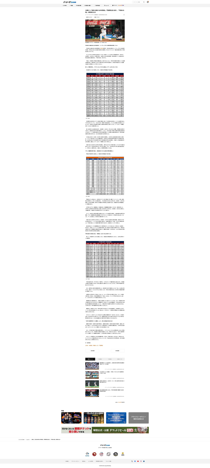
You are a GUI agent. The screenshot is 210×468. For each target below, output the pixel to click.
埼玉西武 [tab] (100, 359)
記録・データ (96, 17)
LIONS (86, 345)
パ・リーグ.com (21, 439)
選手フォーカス (89, 17)
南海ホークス (95, 345)
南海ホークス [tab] (119, 359)
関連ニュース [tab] (90, 359)
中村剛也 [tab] (110, 359)
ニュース (27, 439)
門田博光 (101, 345)
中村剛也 (101, 48)
